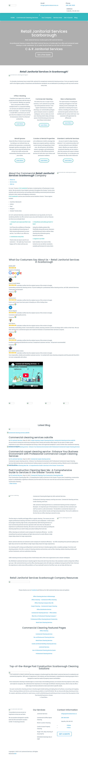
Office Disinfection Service (44, 609)
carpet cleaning (35, 440)
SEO (15, 753)
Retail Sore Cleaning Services (44, 622)
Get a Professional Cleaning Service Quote (44, 650)
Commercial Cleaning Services (27, 18)
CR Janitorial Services (16, 440)
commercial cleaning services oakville (64, 440)
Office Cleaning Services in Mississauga (44, 596)
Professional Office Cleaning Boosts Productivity (44, 619)
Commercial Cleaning (37, 475)
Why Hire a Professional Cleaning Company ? (44, 616)
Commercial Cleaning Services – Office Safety (44, 612)
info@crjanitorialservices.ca (49, 5)
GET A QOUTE (64, 734)
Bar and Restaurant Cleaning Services (44, 637)
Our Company (46, 18)
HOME (13, 18)
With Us (12, 184)
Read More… (44, 697)
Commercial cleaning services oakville (31, 437)
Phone (68, 3)
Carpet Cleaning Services (47, 440)
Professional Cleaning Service (44, 653)
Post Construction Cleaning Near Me (53, 475)
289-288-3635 (70, 5)
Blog (75, 18)
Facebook (34, 590)
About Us (12, 179)
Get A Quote (68, 18)
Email (42, 3)
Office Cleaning (44, 630)
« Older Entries (13, 483)
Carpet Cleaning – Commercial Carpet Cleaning (44, 606)
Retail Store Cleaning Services (44, 640)
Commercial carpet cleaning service (40, 459)
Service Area (57, 18)
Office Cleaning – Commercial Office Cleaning (44, 599)
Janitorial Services (44, 647)
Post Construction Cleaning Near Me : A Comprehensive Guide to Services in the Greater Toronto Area (40, 471)
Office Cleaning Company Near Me (44, 603)
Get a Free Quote (44, 55)
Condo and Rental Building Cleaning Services (44, 643)
